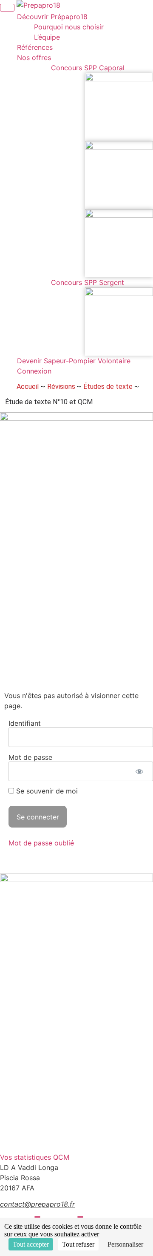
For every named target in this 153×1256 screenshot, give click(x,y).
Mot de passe (30, 757)
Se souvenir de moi (46, 791)
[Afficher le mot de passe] (139, 771)
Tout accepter (31, 1244)
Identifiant (24, 723)
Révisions (61, 386)
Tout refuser (78, 1244)
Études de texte (108, 386)
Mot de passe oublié (41, 843)
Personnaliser (125, 1244)
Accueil (28, 386)
